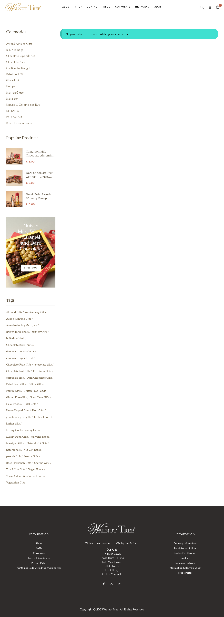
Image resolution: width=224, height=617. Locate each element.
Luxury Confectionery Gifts (22, 430)
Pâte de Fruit (14, 117)
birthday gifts (39, 331)
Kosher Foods (42, 417)
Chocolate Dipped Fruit (20, 56)
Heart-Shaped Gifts (17, 410)
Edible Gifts (36, 384)
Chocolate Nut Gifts (18, 371)
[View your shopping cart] (217, 7)
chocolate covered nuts (20, 351)
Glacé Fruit (13, 80)
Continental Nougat (18, 68)
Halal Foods (13, 403)
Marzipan (12, 99)
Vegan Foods (35, 469)
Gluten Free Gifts (16, 397)
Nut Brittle (12, 111)
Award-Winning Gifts (18, 318)
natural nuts (13, 449)
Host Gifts (38, 410)
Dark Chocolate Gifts (39, 377)
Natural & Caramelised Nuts (23, 105)
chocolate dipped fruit (19, 358)
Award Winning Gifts (19, 44)
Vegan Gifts (13, 476)
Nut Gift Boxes (32, 449)
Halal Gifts (30, 403)
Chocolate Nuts (15, 62)
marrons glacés (40, 436)
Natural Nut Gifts (37, 443)
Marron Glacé (15, 93)
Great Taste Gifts (40, 397)
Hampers (12, 86)
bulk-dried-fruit (15, 338)
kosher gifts (13, 423)
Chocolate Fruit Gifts (18, 364)
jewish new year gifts (18, 417)
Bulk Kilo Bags (14, 50)
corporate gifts (15, 377)
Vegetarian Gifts (15, 482)
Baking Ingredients (17, 331)
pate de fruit (13, 456)
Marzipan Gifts (15, 443)
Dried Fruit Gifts (16, 74)
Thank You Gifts (15, 469)
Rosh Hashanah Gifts (19, 123)
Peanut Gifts (31, 456)
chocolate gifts (43, 364)
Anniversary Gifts (35, 312)
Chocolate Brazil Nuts (19, 345)
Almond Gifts (14, 312)
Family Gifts (13, 390)
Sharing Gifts (42, 462)
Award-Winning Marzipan (21, 325)
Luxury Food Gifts (17, 436)
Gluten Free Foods (35, 390)
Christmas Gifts (42, 371)
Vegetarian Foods (33, 476)
